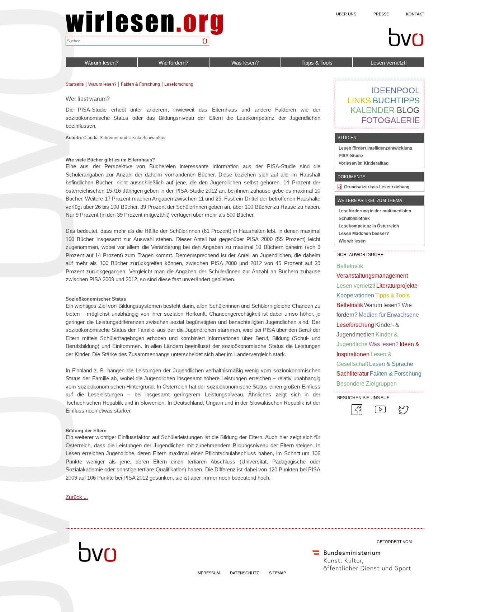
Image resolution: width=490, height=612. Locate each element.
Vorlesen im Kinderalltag (363, 163)
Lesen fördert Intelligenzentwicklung (375, 148)
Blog (408, 110)
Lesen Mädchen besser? (364, 233)
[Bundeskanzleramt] (361, 573)
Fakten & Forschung (140, 84)
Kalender (372, 110)
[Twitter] (403, 413)
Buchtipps (396, 100)
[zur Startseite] (144, 33)
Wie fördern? (173, 63)
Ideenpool (396, 90)
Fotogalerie (390, 120)
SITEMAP (277, 573)
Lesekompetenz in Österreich (369, 226)
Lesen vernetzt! (389, 63)
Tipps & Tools (317, 63)
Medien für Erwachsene (389, 315)
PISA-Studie (351, 155)
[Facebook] (357, 413)
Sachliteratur (352, 374)
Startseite (75, 84)
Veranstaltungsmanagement (372, 276)
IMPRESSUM (208, 573)
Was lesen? (245, 63)
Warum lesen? (101, 63)
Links (359, 100)
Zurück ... (77, 497)
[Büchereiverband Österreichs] (406, 37)
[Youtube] (380, 413)
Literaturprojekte (397, 286)
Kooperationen (355, 295)
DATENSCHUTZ (244, 573)
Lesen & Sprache (391, 364)
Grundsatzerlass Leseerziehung (376, 186)
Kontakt (415, 14)
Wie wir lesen (352, 241)
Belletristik (349, 266)
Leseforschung (178, 84)
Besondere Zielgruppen (366, 384)
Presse (381, 14)
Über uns (346, 14)
